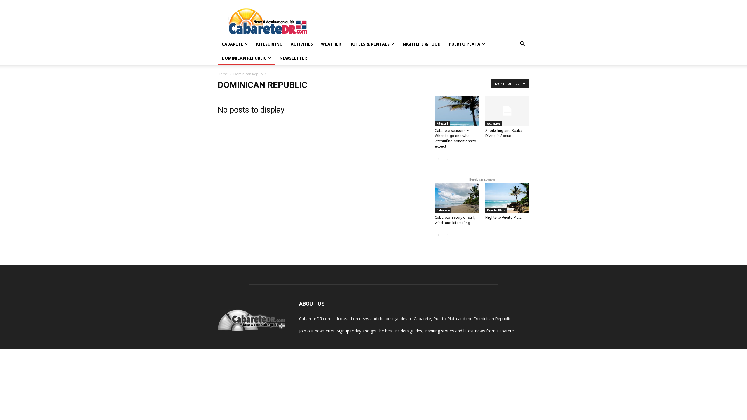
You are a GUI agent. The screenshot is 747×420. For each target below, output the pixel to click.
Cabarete (232, 44)
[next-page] (447, 158)
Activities (302, 44)
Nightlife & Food (422, 44)
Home (223, 73)
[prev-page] (438, 158)
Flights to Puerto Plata (503, 217)
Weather (331, 44)
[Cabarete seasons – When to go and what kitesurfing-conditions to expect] (457, 111)
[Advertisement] (423, 21)
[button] (522, 44)
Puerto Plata (464, 44)
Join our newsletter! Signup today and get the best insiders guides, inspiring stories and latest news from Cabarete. (407, 331)
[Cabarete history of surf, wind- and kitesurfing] (457, 198)
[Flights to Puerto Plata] (507, 198)
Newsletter (293, 58)
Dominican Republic (244, 58)
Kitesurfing (269, 44)
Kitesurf (442, 123)
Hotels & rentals (369, 44)
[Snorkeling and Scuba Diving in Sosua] (507, 111)
